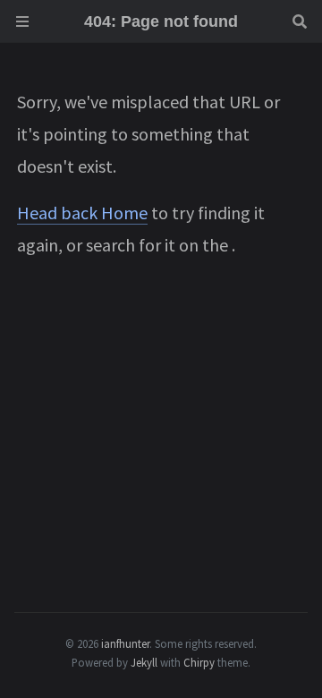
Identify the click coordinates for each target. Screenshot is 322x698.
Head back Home (82, 212)
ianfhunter (125, 643)
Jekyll (144, 662)
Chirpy (199, 662)
